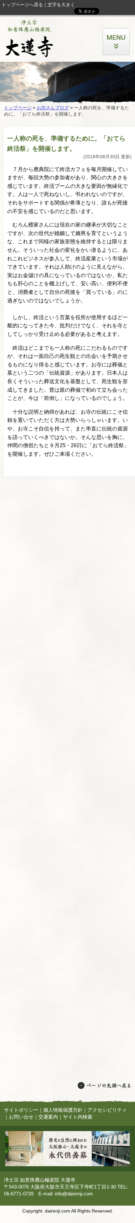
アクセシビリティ (107, 1110)
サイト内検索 (77, 1117)
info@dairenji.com (74, 1193)
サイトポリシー (21, 1110)
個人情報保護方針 (63, 1110)
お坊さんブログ (53, 107)
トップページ (17, 107)
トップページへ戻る (22, 4)
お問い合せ (21, 1117)
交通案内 (48, 1117)
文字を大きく (61, 4)
